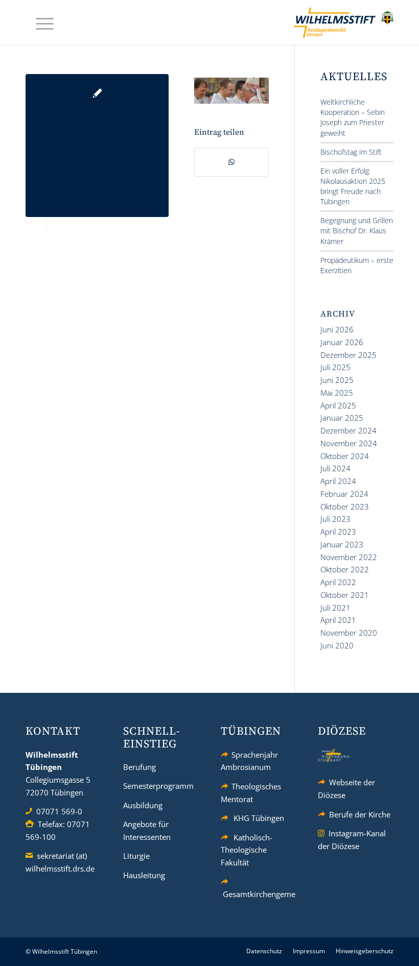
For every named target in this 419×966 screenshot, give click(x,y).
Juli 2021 (335, 607)
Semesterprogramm (158, 786)
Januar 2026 (341, 342)
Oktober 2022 (344, 569)
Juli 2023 (335, 519)
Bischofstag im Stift (351, 152)
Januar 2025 (341, 418)
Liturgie (136, 856)
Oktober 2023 (344, 506)
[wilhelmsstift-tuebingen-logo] (343, 22)
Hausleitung (144, 875)
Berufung (139, 767)
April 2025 (338, 405)
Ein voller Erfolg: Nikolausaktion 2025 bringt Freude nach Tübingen (352, 186)
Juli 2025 (335, 367)
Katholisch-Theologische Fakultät (247, 850)
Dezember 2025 (348, 355)
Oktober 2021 (344, 595)
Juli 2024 (335, 468)
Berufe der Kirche (359, 814)
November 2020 (348, 632)
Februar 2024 (344, 494)
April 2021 (338, 620)
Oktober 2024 (344, 456)
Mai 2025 (336, 393)
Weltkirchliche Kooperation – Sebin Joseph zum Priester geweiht (352, 117)
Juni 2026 (337, 329)
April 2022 (338, 582)
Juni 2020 (337, 645)
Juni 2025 (337, 380)
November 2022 (348, 557)
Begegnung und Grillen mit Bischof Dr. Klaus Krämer (356, 230)
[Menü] (40, 22)
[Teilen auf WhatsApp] (231, 162)
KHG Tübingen (259, 818)
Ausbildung (142, 805)
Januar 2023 (341, 544)
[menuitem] (40, 22)
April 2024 (338, 481)
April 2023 (338, 531)
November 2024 (348, 443)
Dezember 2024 (348, 430)
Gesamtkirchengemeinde (267, 894)
